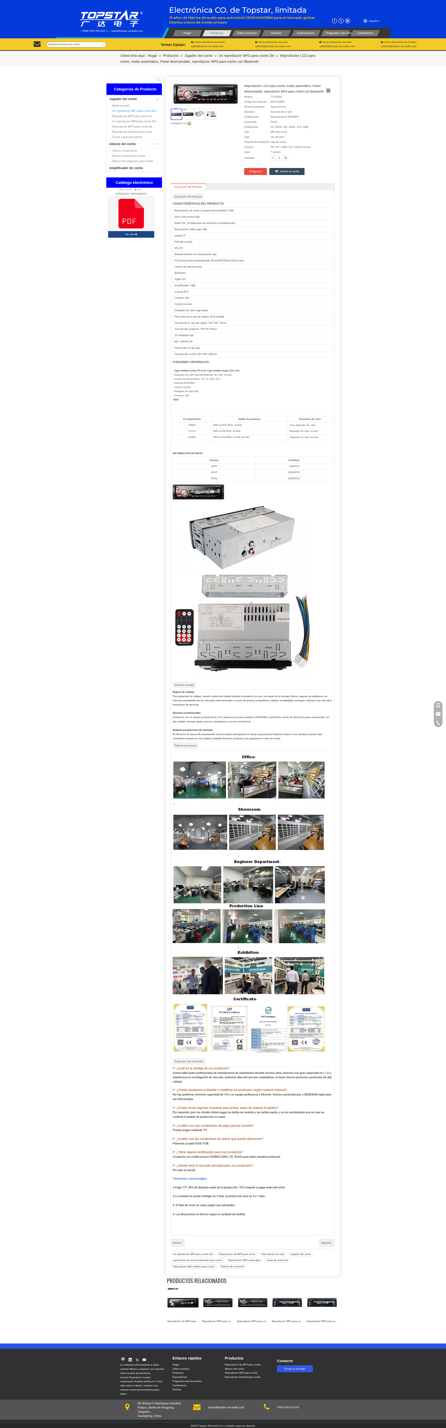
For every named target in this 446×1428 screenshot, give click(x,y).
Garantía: (249, 111)
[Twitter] (341, 20)
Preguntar (255, 171)
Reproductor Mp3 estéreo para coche (193, 1266)
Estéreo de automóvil (232, 1266)
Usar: (247, 136)
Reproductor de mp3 (273, 1254)
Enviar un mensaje (295, 1368)
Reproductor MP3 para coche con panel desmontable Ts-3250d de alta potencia (252, 1321)
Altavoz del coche (122, 144)
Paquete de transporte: (257, 141)
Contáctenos (179, 1385)
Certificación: (251, 126)
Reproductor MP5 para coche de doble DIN (137, 126)
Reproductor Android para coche (132, 131)
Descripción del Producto (188, 186)
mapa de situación (245, 1425)
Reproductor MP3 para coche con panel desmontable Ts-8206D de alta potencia (183, 1321)
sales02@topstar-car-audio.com (337, 46)
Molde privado (121, 105)
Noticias (176, 1389)
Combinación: (251, 116)
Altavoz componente (124, 150)
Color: (247, 152)
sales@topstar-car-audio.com (226, 1407)
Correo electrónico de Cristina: (399, 42)
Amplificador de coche (126, 168)
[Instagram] (347, 20)
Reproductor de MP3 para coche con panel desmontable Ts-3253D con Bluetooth (322, 1321)
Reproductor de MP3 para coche (237, 1254)
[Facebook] (334, 20)
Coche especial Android (127, 137)
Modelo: (248, 96)
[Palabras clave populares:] (103, 44)
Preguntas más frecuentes (187, 1381)
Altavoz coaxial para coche (128, 155)
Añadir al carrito (289, 171)
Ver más (130, 234)
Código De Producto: (255, 101)
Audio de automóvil (277, 1260)
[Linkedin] (130, 1360)
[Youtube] (144, 1360)
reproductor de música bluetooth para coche (197, 1260)
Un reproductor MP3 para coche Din (134, 110)
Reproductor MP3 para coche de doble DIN (137, 116)
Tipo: (247, 131)
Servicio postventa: (254, 106)
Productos (178, 1372)
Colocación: (250, 121)
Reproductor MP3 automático (244, 1260)
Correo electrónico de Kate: (335, 42)
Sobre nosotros (180, 1368)
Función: (249, 147)
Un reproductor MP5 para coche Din (134, 121)
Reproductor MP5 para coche (241, 1372)
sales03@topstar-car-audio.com (398, 46)
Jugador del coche (123, 99)
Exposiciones (179, 1377)
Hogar (175, 1364)
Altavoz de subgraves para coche (132, 161)
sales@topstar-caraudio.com (127, 30)
